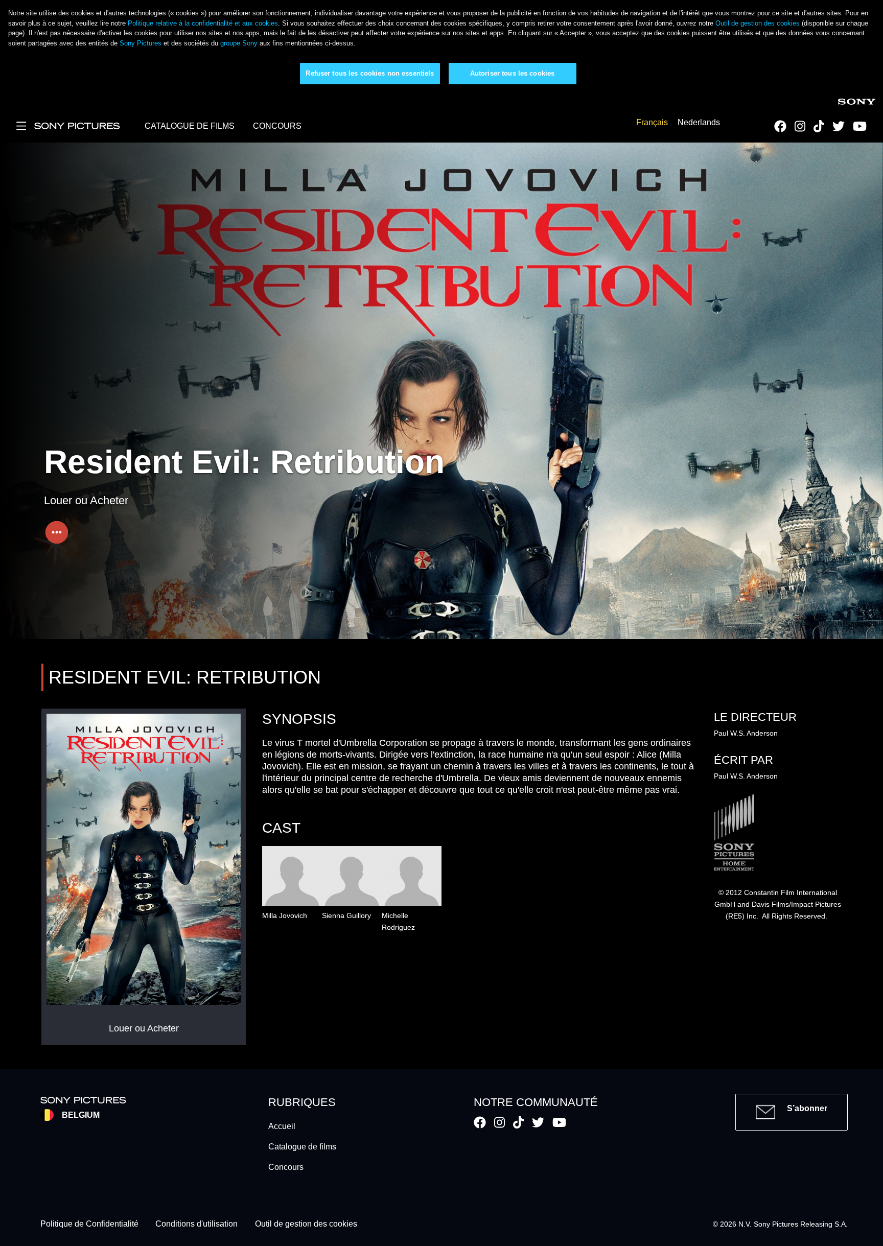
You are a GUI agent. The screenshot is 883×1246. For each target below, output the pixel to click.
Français (652, 123)
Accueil (281, 1126)
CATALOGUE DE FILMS (190, 126)
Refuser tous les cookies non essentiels (370, 73)
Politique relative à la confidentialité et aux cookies (203, 23)
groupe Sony (239, 43)
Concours (286, 1167)
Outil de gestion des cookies (757, 23)
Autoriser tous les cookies (512, 73)
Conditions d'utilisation (196, 1224)
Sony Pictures (140, 43)
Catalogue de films (302, 1146)
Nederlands (699, 123)
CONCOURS (277, 126)
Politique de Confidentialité (89, 1224)
